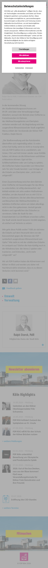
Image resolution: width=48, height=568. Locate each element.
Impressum (29, 68)
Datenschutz (19, 68)
